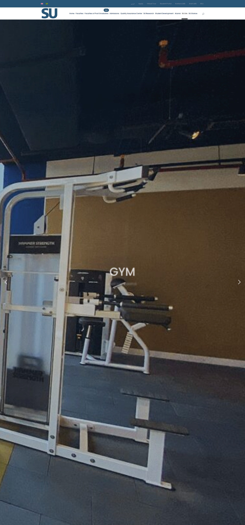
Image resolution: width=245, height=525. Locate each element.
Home (71, 13)
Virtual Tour (151, 3)
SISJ (202, 3)
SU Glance (193, 13)
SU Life (184, 13)
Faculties (79, 13)
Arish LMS (193, 3)
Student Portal (166, 3)
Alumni (178, 13)
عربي (133, 3)
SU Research (148, 13)
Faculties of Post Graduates (96, 13)
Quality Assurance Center (131, 13)
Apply (140, 3)
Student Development (164, 13)
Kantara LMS (180, 3)
